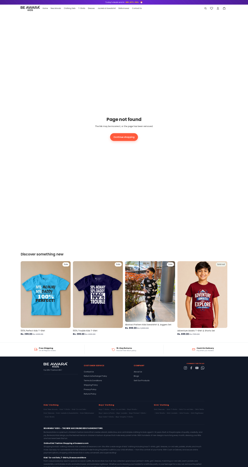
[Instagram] (185, 368)
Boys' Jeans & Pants (107, 413)
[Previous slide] (25, 294)
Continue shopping (124, 137)
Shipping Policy (91, 385)
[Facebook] (191, 368)
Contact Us (89, 371)
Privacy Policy (90, 389)
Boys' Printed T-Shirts (137, 413)
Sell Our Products (142, 380)
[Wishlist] (211, 8)
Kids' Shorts (50, 417)
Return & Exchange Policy (95, 376)
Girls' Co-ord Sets (186, 409)
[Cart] (224, 8)
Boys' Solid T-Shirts (106, 417)
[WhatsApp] (202, 368)
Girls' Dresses (159, 409)
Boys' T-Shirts (104, 409)
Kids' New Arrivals (51, 409)
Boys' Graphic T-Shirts (124, 417)
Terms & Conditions (93, 380)
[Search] (205, 8)
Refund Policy (90, 393)
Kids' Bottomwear (87, 413)
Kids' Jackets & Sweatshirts (67, 413)
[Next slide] (66, 294)
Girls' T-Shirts (172, 409)
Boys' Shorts (132, 409)
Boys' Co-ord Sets (118, 409)
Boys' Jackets (122, 413)
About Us (138, 371)
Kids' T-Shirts (65, 409)
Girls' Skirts (199, 409)
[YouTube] (197, 368)
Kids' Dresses (49, 413)
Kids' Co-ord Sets (79, 409)
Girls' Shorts (160, 413)
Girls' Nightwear (197, 413)
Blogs (136, 376)
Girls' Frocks (184, 413)
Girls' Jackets (172, 413)
